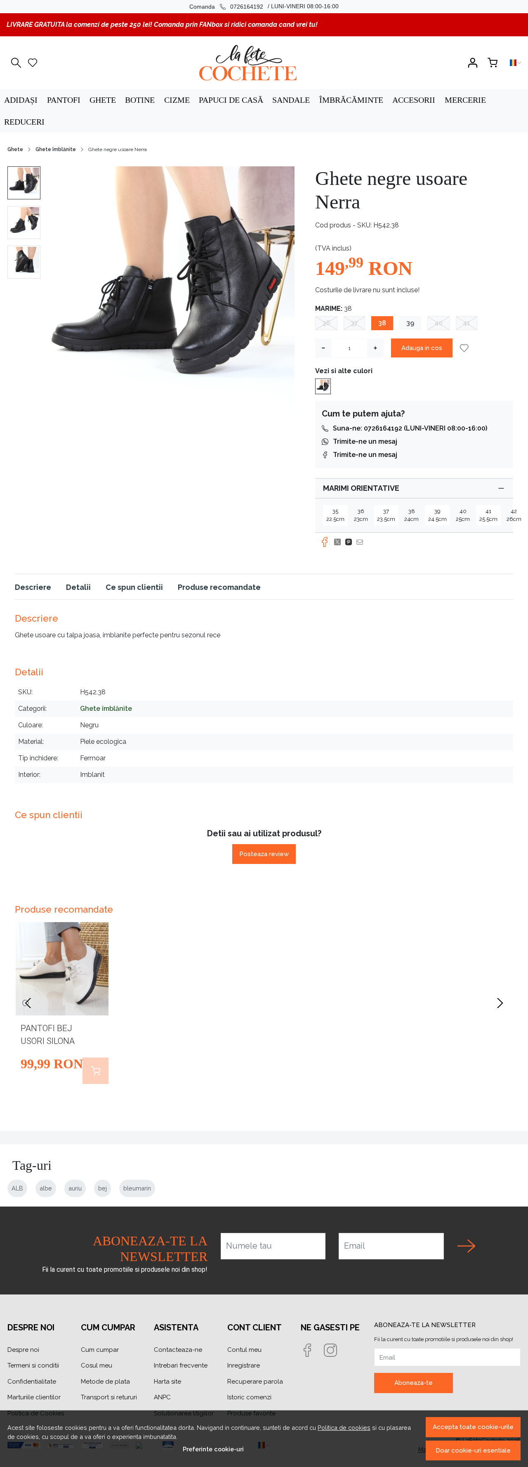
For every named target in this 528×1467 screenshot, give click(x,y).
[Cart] (492, 62)
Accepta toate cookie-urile (473, 1427)
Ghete (103, 99)
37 (354, 323)
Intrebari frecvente (180, 1365)
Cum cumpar (100, 1349)
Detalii (78, 587)
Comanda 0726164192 (226, 6)
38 (382, 323)
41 (466, 323)
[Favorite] (33, 62)
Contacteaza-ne (178, 1349)
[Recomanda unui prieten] (362, 542)
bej (102, 1188)
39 (410, 323)
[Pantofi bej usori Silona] (62, 968)
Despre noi (23, 1349)
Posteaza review (264, 854)
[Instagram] (335, 1351)
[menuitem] (23, 182)
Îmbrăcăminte (351, 99)
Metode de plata (105, 1381)
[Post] (339, 542)
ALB (17, 1188)
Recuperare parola (255, 1381)
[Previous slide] (28, 1003)
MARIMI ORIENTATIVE (361, 488)
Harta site (167, 1381)
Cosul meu (96, 1365)
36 (326, 323)
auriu (75, 1188)
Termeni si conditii (33, 1365)
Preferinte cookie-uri (213, 1449)
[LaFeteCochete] (247, 62)
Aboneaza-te (413, 1383)
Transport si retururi (109, 1397)
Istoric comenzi (249, 1397)
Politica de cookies (344, 1427)
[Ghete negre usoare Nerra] (323, 386)
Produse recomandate (219, 587)
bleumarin (137, 1188)
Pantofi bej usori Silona (48, 1034)
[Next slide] (500, 1003)
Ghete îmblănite (55, 149)
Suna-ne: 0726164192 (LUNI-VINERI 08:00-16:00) (410, 428)
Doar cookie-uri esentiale (473, 1450)
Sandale (291, 99)
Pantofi (63, 99)
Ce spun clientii (134, 587)
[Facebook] (312, 1351)
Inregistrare (243, 1365)
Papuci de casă (231, 99)
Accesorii (413, 99)
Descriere (33, 587)
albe (46, 1188)
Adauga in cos (421, 348)
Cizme (177, 99)
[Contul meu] (473, 62)
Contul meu (244, 1349)
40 (438, 323)
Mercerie (465, 99)
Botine (140, 99)
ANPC (162, 1397)
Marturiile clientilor (34, 1397)
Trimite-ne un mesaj (365, 441)
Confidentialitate (31, 1381)
